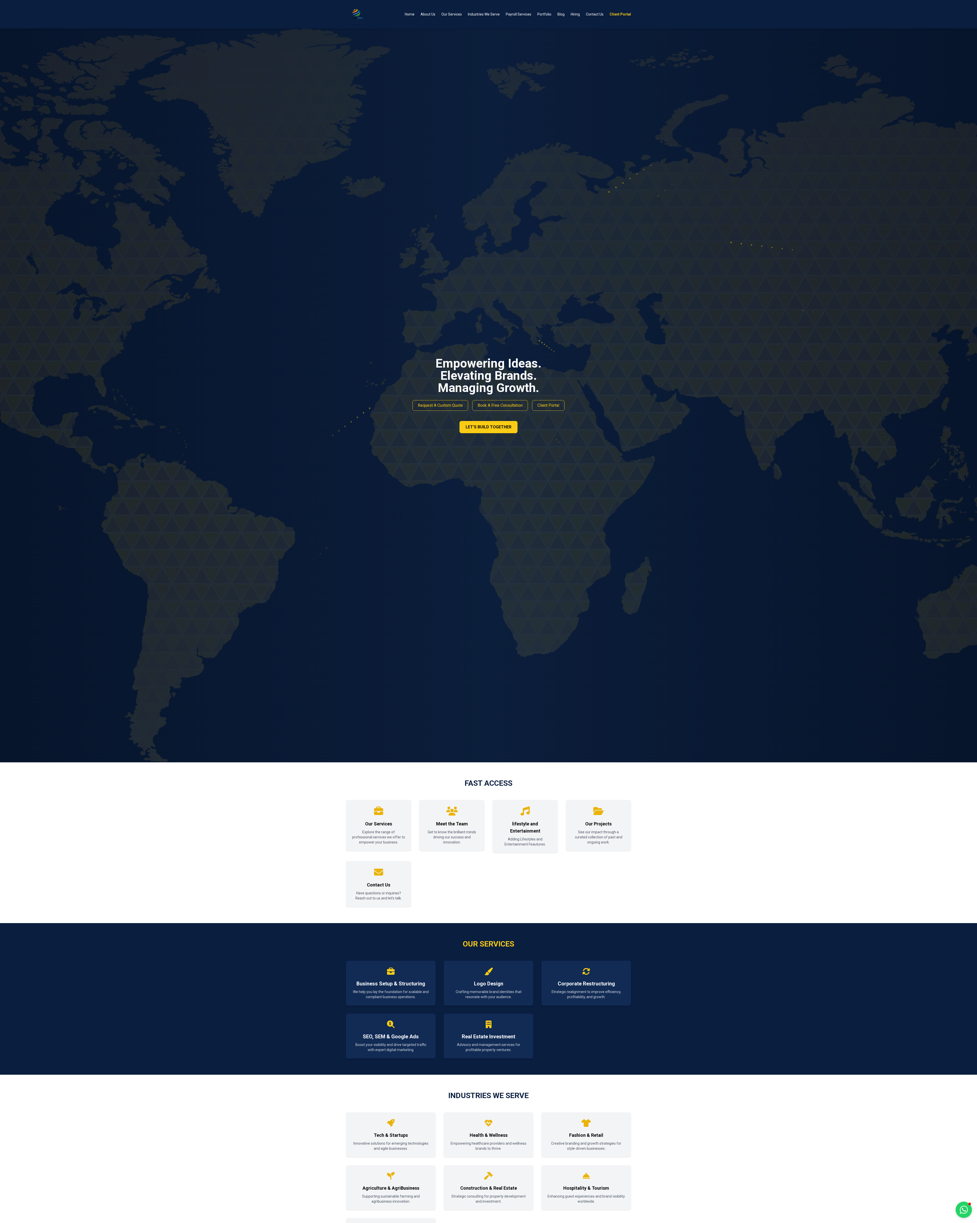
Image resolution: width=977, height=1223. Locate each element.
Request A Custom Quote (440, 405)
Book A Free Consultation (500, 405)
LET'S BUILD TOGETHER (488, 427)
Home (409, 14)
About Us (428, 14)
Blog (561, 14)
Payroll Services (518, 14)
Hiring (575, 14)
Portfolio (544, 14)
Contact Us (595, 14)
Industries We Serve (484, 14)
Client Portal (620, 14)
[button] (964, 1210)
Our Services (451, 14)
